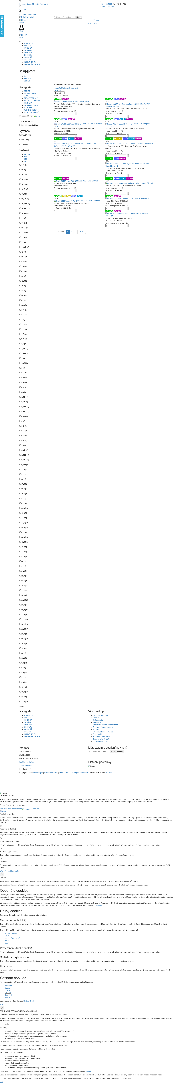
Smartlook (8, 995)
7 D (24, 324)
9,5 (23, 445)
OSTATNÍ (27, 732)
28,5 (24, 629)
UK (25, 161)
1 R (24, 165)
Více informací (5, 871)
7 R (24, 334)
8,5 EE (25, 406)
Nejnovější (58, 88)
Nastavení (35, 808)
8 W (24, 387)
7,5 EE (25, 353)
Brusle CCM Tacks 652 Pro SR (142, 143)
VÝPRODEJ (28, 715)
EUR (26, 156)
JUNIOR (27, 96)
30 (23, 653)
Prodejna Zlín (24, 9)
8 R (24, 382)
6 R (24, 315)
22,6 (24, 576)
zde (59, 905)
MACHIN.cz (110, 772)
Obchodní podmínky (100, 715)
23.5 (24, 580)
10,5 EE (25, 203)
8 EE (24, 377)
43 (23, 286)
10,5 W (25, 213)
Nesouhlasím (17, 808)
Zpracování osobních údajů (103, 727)
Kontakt (96, 729)
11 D (24, 223)
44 (23, 290)
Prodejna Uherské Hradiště (103, 732)
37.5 (24, 484)
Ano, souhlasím (6, 808)
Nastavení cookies (51, 772)
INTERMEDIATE (30, 93)
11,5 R (25, 247)
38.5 (24, 489)
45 (23, 300)
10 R (24, 184)
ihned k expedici (29, 125)
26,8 (24, 609)
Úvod (26, 76)
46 (24, 547)
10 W (24, 189)
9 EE (24, 431)
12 (23, 252)
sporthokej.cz (38, 772)
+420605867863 (106, 4)
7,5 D (24, 348)
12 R (24, 257)
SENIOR (27, 81)
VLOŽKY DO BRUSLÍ (32, 100)
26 (24, 595)
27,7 (24, 619)
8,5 (23, 392)
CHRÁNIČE (28, 722)
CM (25, 159)
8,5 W (24, 416)
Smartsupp (9, 997)
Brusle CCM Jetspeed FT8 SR (141, 183)
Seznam (8, 992)
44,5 (24, 295)
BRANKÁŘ (28, 729)
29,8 (24, 648)
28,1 (24, 624)
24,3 (24, 585)
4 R (24, 271)
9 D (24, 426)
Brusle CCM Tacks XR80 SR (139, 198)
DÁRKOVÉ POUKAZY (32, 736)
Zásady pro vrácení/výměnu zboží (105, 724)
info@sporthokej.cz (107, 6)
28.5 (24, 638)
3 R (24, 266)
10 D (24, 174)
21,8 (24, 571)
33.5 (24, 469)
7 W (24, 339)
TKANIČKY (28, 103)
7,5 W (24, 363)
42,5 (24, 281)
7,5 (23, 344)
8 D (24, 373)
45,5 (24, 305)
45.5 (24, 542)
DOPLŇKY (28, 724)
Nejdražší (74, 88)
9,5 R (25, 460)
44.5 (24, 527)
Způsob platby (98, 720)
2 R (24, 261)
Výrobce (27, 154)
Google (7, 988)
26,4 (24, 600)
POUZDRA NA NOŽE (32, 112)
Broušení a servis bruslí (28, 14)
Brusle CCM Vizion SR (81, 101)
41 (23, 498)
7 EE (24, 329)
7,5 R (25, 358)
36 (23, 479)
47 (24, 551)
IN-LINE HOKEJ (30, 734)
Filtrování (57, 90)
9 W (24, 440)
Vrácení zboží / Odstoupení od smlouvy (74, 772)
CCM (25, 140)
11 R (24, 232)
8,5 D (24, 397)
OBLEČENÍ (28, 727)
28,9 (24, 634)
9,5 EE (25, 455)
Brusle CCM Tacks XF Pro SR (89, 200)
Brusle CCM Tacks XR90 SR (87, 181)
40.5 (24, 493)
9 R (24, 435)
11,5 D (25, 242)
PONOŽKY (28, 107)
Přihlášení (96, 20)
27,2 (24, 614)
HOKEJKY (28, 720)
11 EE (24, 228)
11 (23, 218)
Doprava (96, 717)
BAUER (26, 135)
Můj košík (92, 23)
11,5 (24, 237)
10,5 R (25, 208)
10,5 (24, 194)
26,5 (24, 605)
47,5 (24, 556)
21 (23, 566)
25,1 (24, 590)
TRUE (24, 144)
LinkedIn (8, 990)
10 (23, 169)
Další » (81, 232)
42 (23, 276)
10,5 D (25, 198)
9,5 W (24, 464)
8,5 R (25, 411)
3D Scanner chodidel (101, 741)
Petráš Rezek (29, 1001)
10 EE (24, 179)
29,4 (24, 643)
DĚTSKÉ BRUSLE (31, 98)
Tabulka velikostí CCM (101, 739)
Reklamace (97, 722)
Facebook (8, 985)
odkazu (89, 1071)
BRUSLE (27, 78)
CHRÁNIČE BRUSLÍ (31, 105)
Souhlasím (15, 871)
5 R (24, 310)
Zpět (1, 1004)
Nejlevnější (66, 88)
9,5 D (24, 450)
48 (23, 561)
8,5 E (24, 402)
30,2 (24, 658)
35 (23, 474)
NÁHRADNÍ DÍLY (30, 110)
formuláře (100, 905)
